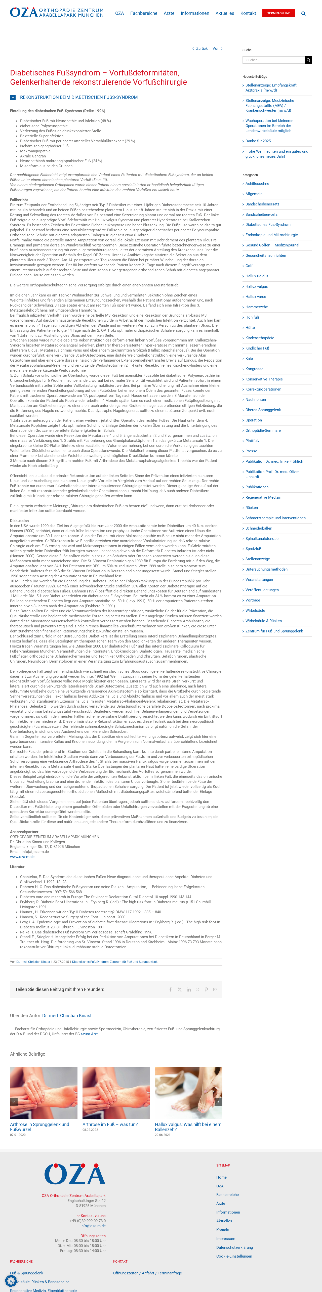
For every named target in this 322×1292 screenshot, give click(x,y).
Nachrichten (256, 399)
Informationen (228, 1212)
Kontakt (222, 1230)
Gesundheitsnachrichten (266, 255)
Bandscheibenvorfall (262, 214)
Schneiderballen (259, 528)
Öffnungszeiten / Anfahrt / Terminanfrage (147, 1273)
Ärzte (220, 1203)
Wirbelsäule (255, 610)
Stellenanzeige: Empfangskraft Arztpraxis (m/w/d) (271, 88)
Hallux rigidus (257, 276)
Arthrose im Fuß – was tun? (110, 1124)
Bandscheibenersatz (262, 204)
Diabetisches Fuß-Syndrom (90, 962)
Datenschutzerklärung (234, 1247)
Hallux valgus (257, 286)
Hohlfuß (252, 317)
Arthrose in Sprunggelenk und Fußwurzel (39, 1127)
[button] (303, 13)
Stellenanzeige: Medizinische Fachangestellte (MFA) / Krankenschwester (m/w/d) (270, 105)
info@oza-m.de (93, 1226)
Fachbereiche (227, 1194)
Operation (254, 420)
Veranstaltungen (259, 579)
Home (221, 1177)
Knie (249, 358)
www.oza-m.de (22, 856)
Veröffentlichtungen (262, 590)
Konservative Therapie (264, 379)
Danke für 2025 (258, 141)
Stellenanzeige (258, 559)
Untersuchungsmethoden (267, 569)
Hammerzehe (257, 307)
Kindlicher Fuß (257, 348)
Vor (216, 48)
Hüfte (250, 327)
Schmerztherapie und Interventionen (276, 518)
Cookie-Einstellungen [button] (234, 1256)
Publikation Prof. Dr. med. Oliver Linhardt (272, 474)
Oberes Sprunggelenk (263, 410)
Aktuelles (224, 1221)
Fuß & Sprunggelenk (26, 1273)
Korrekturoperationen (263, 389)
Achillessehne (257, 183)
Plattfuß (252, 441)
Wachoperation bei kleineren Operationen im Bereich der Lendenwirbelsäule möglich (269, 125)
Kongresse (254, 369)
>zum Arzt (89, 1034)
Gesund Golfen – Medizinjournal (272, 245)
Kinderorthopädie (260, 338)
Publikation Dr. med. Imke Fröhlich (274, 461)
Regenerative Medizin (263, 497)
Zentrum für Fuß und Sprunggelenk (133, 962)
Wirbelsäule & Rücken (264, 621)
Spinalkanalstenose (262, 538)
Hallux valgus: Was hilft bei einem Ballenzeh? (188, 1127)
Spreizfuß (253, 548)
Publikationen (257, 487)
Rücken (252, 507)
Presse (251, 451)
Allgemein (254, 194)
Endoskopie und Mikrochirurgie (272, 235)
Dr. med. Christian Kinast (33, 962)
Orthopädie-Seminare (263, 430)
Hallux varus (256, 296)
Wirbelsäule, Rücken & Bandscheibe (39, 1282)
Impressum (225, 1238)
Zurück (202, 48)
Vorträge (253, 600)
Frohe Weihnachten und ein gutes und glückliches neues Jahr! (277, 154)
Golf (249, 266)
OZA (220, 1186)
